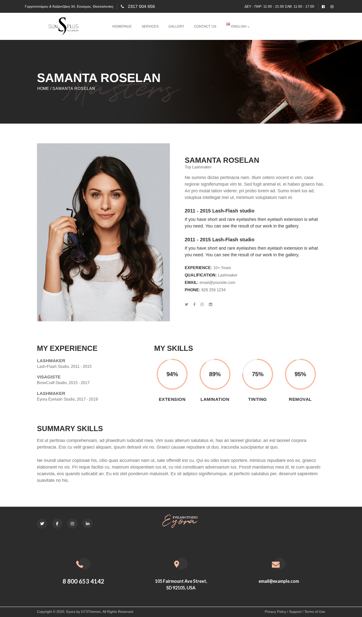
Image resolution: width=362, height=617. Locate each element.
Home (43, 88)
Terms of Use (314, 612)
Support (295, 612)
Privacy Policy (275, 612)
